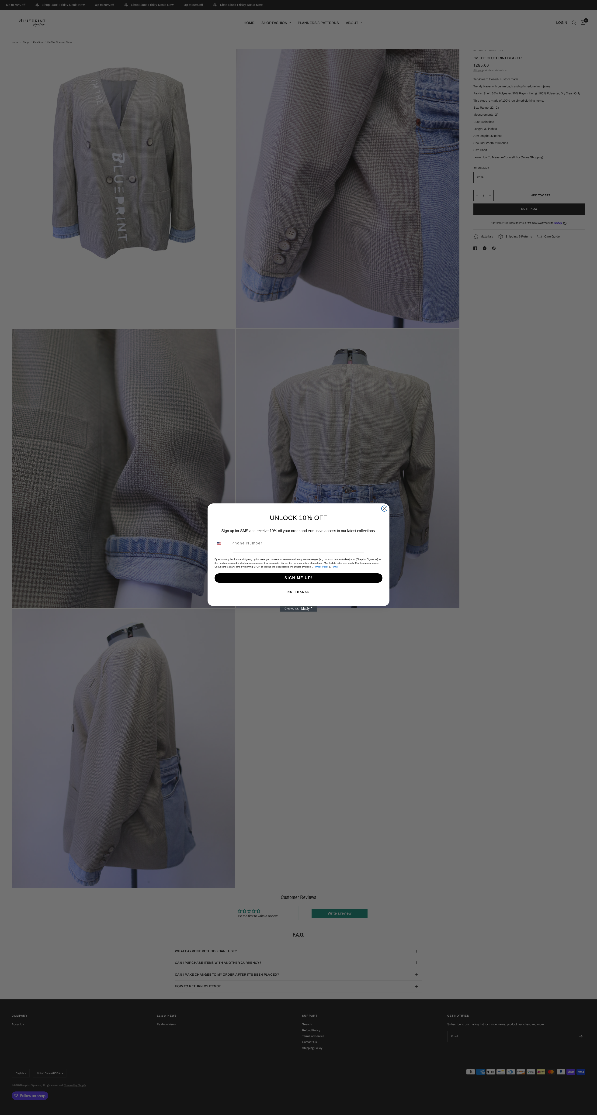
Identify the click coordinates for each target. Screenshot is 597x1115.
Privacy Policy (321, 566)
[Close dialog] (384, 508)
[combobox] (222, 543)
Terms (334, 566)
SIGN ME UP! (299, 578)
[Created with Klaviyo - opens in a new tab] (298, 609)
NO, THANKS (299, 592)
